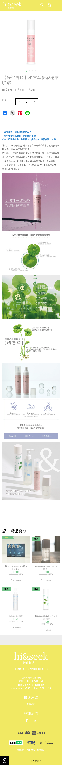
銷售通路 (31, 704)
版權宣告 (41, 750)
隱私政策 (31, 750)
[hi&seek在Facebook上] (27, 722)
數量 (4, 100)
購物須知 (21, 750)
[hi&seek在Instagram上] (35, 722)
